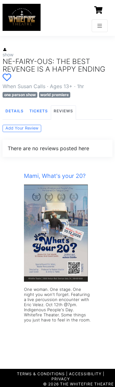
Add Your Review (21, 128)
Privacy (60, 378)
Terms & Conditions (41, 373)
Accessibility (85, 373)
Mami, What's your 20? (55, 175)
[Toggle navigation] (100, 25)
